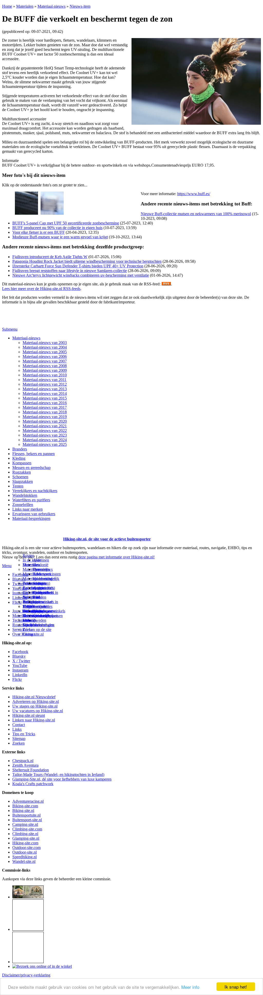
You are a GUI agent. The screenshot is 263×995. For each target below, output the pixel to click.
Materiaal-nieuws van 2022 (45, 430)
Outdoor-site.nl (24, 852)
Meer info (190, 987)
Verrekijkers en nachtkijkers (34, 491)
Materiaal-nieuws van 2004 (45, 347)
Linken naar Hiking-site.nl (33, 720)
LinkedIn (19, 675)
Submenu (9, 329)
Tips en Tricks (23, 734)
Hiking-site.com (25, 843)
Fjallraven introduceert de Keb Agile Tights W (49, 257)
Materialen (24, 6)
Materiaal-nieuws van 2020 (45, 421)
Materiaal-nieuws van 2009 (45, 370)
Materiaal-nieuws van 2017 (45, 407)
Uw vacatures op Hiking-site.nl (37, 711)
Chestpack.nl (22, 760)
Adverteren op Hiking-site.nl (35, 701)
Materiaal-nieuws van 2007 (45, 361)
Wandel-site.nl (23, 861)
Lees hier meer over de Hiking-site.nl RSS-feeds (41, 288)
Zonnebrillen (22, 504)
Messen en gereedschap (31, 467)
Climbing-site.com (27, 829)
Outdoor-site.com (26, 847)
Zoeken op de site (37, 629)
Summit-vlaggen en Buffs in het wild (42, 590)
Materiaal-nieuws (51, 6)
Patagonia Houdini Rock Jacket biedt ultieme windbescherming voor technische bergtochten (87, 261)
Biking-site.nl (23, 810)
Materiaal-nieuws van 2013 (45, 389)
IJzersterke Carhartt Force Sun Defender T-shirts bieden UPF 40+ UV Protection (77, 266)
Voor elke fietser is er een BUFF (38, 232)
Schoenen (20, 477)
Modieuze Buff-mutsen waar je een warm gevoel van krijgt (60, 237)
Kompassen (21, 463)
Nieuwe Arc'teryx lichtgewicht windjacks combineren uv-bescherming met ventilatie (80, 275)
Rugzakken (21, 472)
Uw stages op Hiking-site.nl (35, 706)
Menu (7, 566)
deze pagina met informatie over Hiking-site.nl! (116, 557)
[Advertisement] (32, 532)
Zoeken (18, 743)
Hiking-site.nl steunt (28, 715)
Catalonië (40, 565)
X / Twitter (21, 661)
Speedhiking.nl (24, 857)
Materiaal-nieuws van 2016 (45, 403)
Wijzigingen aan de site (42, 613)
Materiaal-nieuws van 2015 (45, 398)
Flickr (17, 602)
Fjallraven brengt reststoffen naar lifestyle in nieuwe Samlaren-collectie (69, 270)
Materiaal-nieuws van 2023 (45, 435)
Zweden (39, 620)
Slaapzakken (22, 481)
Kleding (18, 458)
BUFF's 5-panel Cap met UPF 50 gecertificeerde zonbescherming (65, 223)
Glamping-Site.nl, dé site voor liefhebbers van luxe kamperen (61, 779)
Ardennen (41, 560)
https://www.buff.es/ (193, 194)
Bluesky (19, 656)
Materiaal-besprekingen (31, 518)
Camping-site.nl (25, 824)
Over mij (40, 569)
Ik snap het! (235, 986)
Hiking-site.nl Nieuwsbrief (33, 697)
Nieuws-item (80, 6)
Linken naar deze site (42, 604)
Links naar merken (27, 509)
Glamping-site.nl (25, 838)
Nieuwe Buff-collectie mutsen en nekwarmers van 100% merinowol (196, 214)
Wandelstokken (24, 495)
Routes (28, 555)
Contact (29, 634)
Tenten (17, 486)
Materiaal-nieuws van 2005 (45, 352)
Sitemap (29, 620)
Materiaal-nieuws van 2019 (45, 416)
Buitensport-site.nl (27, 820)
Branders (19, 449)
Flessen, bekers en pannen (33, 453)
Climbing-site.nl (25, 833)
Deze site (30, 565)
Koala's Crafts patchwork (32, 784)
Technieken (21, 620)
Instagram (20, 593)
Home (7, 6)
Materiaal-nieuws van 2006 (45, 356)
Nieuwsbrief (33, 625)
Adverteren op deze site (42, 576)
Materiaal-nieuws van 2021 (45, 426)
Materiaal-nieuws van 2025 (45, 444)
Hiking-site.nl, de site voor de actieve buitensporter (107, 539)
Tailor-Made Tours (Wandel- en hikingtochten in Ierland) (58, 774)
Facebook (20, 574)
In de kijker (32, 560)
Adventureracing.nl (28, 801)
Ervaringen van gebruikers (33, 514)
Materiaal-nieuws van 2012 (45, 384)
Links (17, 729)
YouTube (19, 665)
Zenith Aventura (25, 765)
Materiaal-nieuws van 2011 (45, 379)
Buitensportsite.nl (26, 815)
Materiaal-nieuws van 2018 (45, 412)
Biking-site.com (25, 806)
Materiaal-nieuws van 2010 (45, 375)
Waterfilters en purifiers (31, 500)
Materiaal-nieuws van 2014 (45, 393)
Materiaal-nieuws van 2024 (45, 440)
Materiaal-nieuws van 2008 (45, 366)
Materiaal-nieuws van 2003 (45, 342)
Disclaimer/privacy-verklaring (26, 975)
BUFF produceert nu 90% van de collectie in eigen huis (57, 227)
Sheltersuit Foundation (30, 770)
